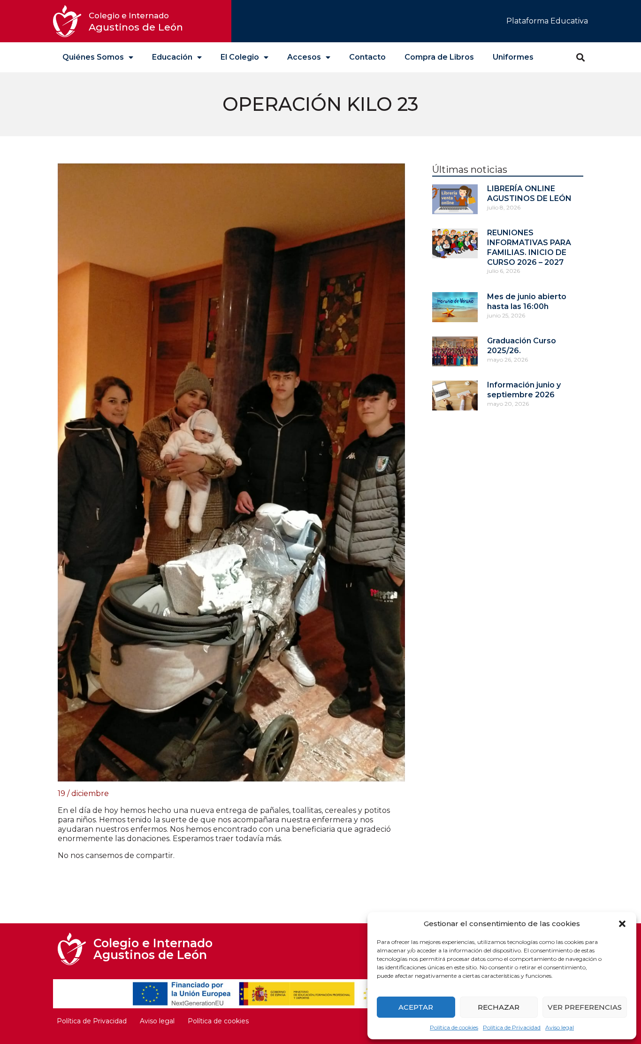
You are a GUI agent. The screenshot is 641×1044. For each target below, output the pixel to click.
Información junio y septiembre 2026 (524, 389)
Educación (172, 57)
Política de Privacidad (512, 1027)
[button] (622, 923)
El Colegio (240, 57)
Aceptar (415, 1007)
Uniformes (513, 57)
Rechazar (498, 1007)
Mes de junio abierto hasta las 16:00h (526, 301)
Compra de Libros (439, 57)
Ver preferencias (585, 1007)
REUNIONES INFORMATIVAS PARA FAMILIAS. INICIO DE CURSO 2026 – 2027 (529, 247)
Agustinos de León (136, 22)
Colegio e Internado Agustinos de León (153, 949)
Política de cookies (454, 1027)
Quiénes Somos (93, 57)
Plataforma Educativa (547, 20)
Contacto (367, 57)
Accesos (304, 57)
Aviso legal (559, 1027)
